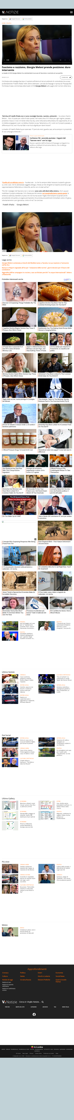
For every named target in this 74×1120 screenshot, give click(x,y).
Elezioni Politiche (44, 980)
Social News (60, 976)
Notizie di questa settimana (7, 985)
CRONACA (23, 675)
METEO (22, 928)
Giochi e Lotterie (44, 976)
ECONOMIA (23, 801)
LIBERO (3, 1049)
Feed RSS (7, 1007)
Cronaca (5, 973)
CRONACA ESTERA (25, 874)
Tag (55, 1007)
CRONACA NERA (24, 748)
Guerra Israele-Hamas (61, 981)
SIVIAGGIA (56, 1049)
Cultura (5, 976)
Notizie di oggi (7, 980)
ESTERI (58, 801)
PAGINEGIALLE (14, 1049)
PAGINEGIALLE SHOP (24, 1049)
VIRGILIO (8, 1049)
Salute (22, 976)
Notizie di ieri (6, 982)
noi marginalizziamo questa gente (54, 193)
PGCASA (32, 1049)
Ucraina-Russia (25, 980)
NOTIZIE (12, 12)
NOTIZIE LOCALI (24, 685)
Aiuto (57, 1053)
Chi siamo (18, 1053)
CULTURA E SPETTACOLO (63, 675)
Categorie (34, 1007)
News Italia (65, 1007)
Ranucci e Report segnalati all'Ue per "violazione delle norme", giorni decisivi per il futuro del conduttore (35, 269)
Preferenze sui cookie (49, 1053)
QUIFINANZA (63, 1049)
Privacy (31, 1053)
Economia (59, 973)
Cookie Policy (38, 1053)
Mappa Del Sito (20, 1007)
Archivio (45, 1007)
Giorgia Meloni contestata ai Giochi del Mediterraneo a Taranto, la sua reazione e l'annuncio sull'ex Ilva (35, 264)
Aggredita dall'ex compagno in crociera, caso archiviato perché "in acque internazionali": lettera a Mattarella (37, 273)
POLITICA (8, 23)
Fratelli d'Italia (8, 204)
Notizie (11, 1002)
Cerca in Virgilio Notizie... (30, 1002)
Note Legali (25, 1053)
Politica (22, 973)
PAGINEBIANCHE (39, 1049)
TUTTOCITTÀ (47, 1049)
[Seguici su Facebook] (34, 1015)
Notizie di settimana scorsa (8, 989)
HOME (3, 23)
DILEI (51, 1049)
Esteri (40, 973)
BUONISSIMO (69, 1049)
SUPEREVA (37, 1051)
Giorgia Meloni (23, 204)
